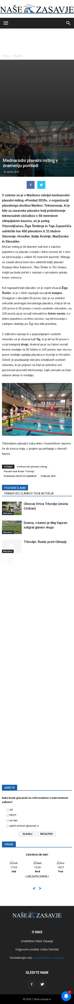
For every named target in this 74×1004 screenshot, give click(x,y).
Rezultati (46, 834)
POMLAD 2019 (48, 476)
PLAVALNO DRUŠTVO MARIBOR (20, 476)
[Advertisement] (37, 90)
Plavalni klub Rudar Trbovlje (19, 471)
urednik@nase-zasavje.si (48, 958)
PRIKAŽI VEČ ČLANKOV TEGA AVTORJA (29, 493)
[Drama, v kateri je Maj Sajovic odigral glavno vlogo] (12, 527)
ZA (11, 809)
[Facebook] (32, 984)
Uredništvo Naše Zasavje (37, 941)
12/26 (19, 869)
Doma (5, 56)
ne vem (13, 820)
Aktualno (17, 56)
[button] (68, 23)
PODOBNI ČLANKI (15, 488)
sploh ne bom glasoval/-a (24, 825)
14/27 (43, 869)
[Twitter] (42, 984)
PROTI (12, 815)
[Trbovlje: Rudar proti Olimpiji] (12, 546)
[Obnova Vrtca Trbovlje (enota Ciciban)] (12, 508)
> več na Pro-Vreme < (19, 875)
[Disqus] (37, 623)
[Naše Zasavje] (37, 9)
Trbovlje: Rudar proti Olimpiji (45, 542)
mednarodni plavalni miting (32, 466)
